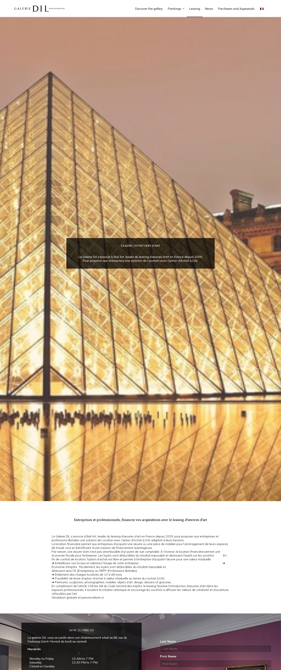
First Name (168, 656)
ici (102, 597)
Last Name (168, 641)
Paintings (174, 9)
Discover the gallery (149, 9)
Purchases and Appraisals (236, 9)
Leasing (194, 9)
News (209, 9)
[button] (183, 8)
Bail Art (91, 536)
